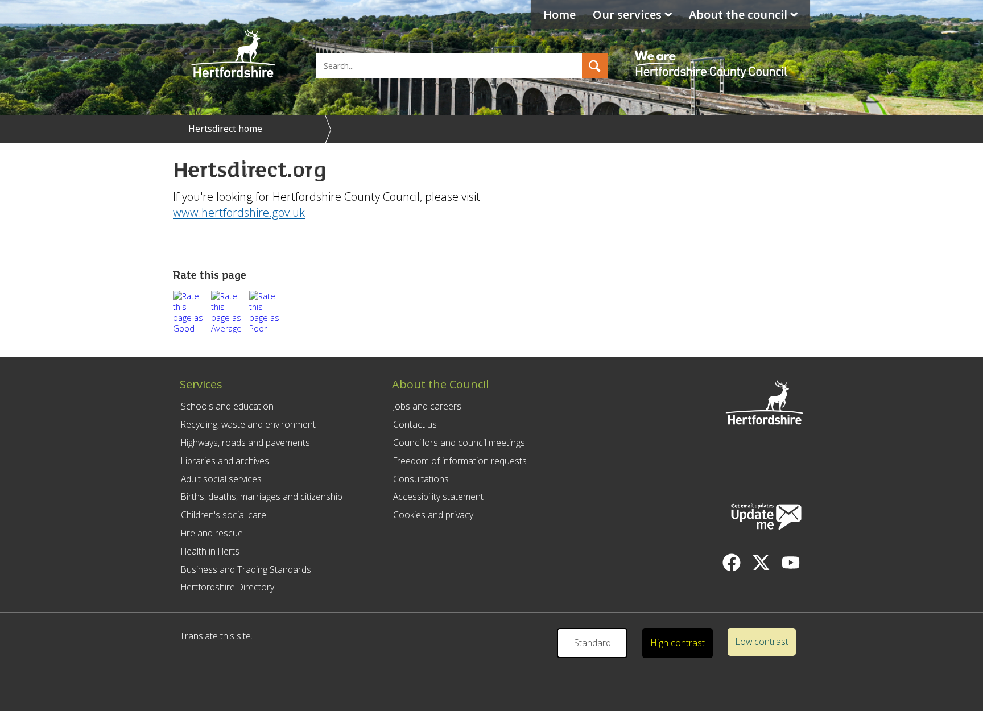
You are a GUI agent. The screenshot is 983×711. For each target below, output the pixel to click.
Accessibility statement (438, 496)
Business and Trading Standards (246, 569)
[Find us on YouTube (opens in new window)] (790, 562)
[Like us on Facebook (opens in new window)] (731, 562)
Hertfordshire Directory (227, 587)
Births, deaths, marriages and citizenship (261, 496)
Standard (592, 642)
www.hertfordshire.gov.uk (239, 212)
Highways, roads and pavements (245, 442)
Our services (627, 14)
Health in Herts (210, 551)
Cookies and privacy (433, 515)
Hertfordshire (233, 54)
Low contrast (762, 641)
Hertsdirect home (225, 128)
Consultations (421, 479)
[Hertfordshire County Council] (712, 54)
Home (559, 14)
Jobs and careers (427, 406)
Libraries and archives (225, 460)
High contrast (678, 642)
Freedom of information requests (460, 460)
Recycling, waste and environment (248, 424)
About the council (738, 14)
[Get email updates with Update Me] (766, 517)
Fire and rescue (212, 533)
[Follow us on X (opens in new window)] (761, 562)
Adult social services (221, 479)
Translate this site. (216, 636)
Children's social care (223, 515)
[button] (595, 65)
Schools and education (227, 406)
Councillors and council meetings (459, 442)
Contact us (415, 424)
